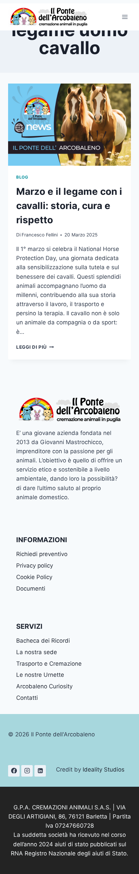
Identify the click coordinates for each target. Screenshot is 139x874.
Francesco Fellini (40, 234)
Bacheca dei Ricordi (43, 640)
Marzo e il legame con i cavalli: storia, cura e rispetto (69, 206)
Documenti (30, 588)
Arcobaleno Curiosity (44, 686)
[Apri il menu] (124, 17)
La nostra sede (36, 652)
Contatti (27, 697)
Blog (22, 177)
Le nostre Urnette (40, 674)
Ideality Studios (103, 769)
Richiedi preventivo (41, 554)
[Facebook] (14, 771)
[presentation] (69, 125)
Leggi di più (35, 347)
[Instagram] (27, 771)
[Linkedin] (40, 771)
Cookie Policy (34, 577)
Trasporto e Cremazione (49, 663)
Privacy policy (34, 565)
